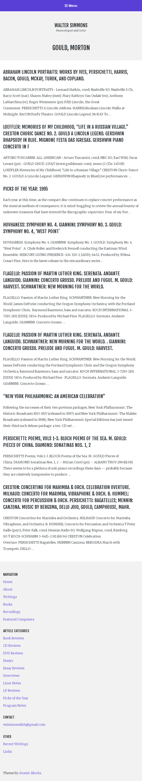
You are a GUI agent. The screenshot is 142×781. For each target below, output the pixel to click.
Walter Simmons (71, 25)
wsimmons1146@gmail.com (24, 725)
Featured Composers (18, 619)
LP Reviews (11, 691)
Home (7, 582)
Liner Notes (12, 683)
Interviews (11, 676)
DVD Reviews (13, 653)
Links (7, 752)
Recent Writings (15, 744)
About (7, 589)
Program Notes (14, 706)
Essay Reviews (13, 668)
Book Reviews (13, 638)
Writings (10, 597)
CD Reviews (12, 646)
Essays (8, 661)
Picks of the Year (15, 698)
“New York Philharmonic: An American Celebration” (54, 396)
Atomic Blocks (30, 773)
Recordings (11, 612)
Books (7, 604)
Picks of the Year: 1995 (25, 189)
